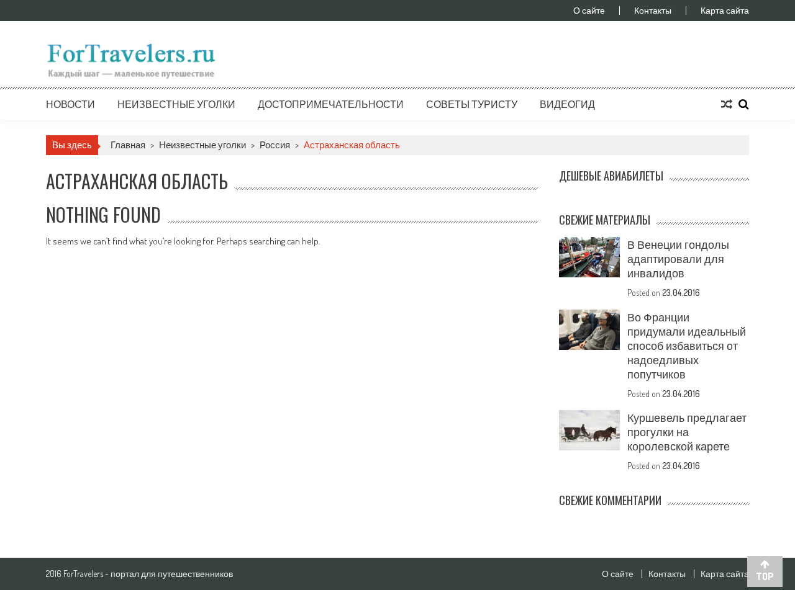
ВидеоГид (567, 104)
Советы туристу (471, 104)
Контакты (652, 10)
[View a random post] (726, 104)
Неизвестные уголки (176, 104)
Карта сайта (725, 10)
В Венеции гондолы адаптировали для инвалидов (678, 259)
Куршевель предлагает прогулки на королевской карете (687, 432)
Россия (275, 145)
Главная (128, 145)
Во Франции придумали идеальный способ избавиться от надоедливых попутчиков (686, 345)
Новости (70, 104)
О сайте (589, 10)
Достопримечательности (331, 104)
